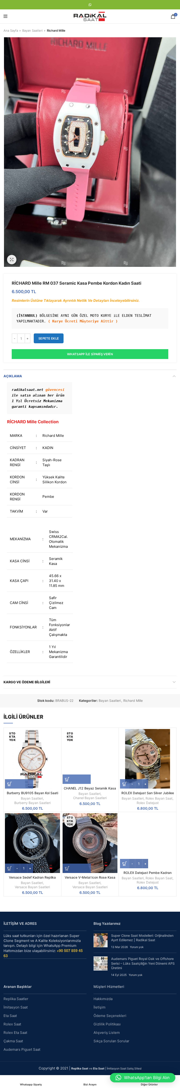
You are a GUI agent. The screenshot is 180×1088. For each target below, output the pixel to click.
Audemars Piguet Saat (22, 1049)
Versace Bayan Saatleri (32, 887)
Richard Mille (56, 30)
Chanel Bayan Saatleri (90, 798)
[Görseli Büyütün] (11, 259)
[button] (142, 1077)
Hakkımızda (103, 999)
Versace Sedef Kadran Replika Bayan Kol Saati (32, 879)
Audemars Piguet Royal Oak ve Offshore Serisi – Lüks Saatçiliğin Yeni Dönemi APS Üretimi (143, 963)
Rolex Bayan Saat (159, 798)
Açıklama (13, 376)
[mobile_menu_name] (5, 16)
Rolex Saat (12, 1024)
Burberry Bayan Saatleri (32, 803)
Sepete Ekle (48, 338)
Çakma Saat (13, 1041)
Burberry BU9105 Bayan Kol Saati (32, 793)
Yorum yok (137, 947)
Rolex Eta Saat (15, 1032)
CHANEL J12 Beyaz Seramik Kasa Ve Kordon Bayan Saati (90, 790)
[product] (147, 759)
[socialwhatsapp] (90, 5)
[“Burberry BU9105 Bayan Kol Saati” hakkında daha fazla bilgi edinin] (19, 784)
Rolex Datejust (148, 803)
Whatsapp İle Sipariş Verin (90, 354)
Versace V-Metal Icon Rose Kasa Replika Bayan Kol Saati (90, 879)
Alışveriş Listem (107, 1032)
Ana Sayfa (11, 30)
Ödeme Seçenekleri (110, 1015)
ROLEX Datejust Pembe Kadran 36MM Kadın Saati (148, 875)
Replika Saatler (16, 999)
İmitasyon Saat (16, 1007)
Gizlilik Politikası (107, 1024)
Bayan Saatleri (32, 30)
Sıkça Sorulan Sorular (111, 1041)
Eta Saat (10, 1015)
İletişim (99, 1007)
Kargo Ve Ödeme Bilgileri (27, 682)
